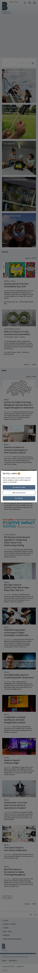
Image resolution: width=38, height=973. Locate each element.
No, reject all (19, 498)
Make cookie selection (18, 493)
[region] (19, 486)
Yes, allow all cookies (19, 487)
